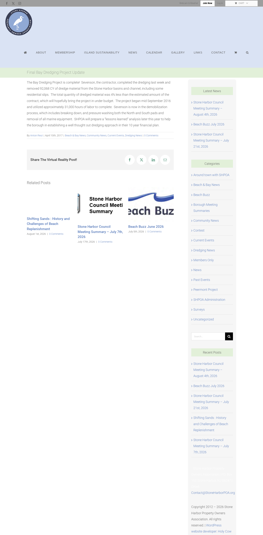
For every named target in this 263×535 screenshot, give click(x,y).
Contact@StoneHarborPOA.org (213, 493)
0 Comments (151, 135)
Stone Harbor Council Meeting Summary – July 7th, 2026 (100, 232)
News (197, 270)
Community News (96, 135)
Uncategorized (203, 319)
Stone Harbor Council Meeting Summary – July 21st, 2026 (211, 140)
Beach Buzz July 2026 (208, 124)
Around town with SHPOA (211, 175)
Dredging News (133, 135)
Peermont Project (205, 289)
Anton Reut (36, 135)
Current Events (116, 135)
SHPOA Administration (209, 299)
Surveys (199, 309)
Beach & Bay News (75, 135)
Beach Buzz (201, 195)
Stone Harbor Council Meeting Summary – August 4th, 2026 (208, 108)
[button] (247, 52)
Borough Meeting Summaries (205, 208)
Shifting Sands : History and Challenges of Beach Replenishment (48, 224)
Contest (198, 230)
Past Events (201, 280)
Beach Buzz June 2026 (146, 227)
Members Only (203, 260)
